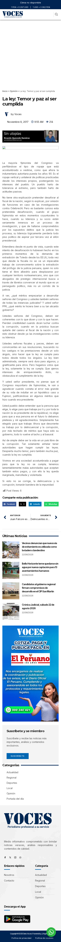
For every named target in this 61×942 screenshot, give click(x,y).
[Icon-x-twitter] (10, 857)
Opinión (14, 91)
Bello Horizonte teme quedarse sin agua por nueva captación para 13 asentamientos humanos (40, 567)
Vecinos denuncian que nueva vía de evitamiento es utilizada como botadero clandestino (39, 547)
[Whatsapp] (20, 857)
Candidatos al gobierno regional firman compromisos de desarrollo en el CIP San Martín (38, 588)
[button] (50, 15)
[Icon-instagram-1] (15, 857)
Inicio (5, 91)
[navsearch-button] (56, 14)
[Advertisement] (30, 52)
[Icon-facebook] (5, 857)
